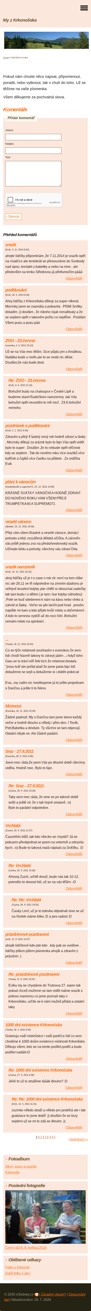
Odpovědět (74, 278)
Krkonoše (12, 1172)
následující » (78, 1139)
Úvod (6, 57)
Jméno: (9, 130)
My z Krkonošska (20, 20)
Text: (8, 157)
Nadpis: (9, 143)
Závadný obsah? (53, 1294)
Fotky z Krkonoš (17, 1267)
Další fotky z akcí (17, 1273)
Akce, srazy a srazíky (21, 1166)
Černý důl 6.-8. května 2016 (26, 1247)
